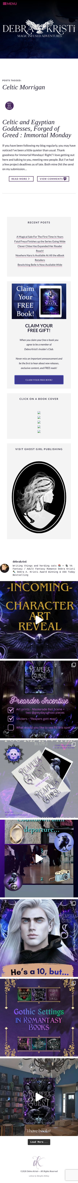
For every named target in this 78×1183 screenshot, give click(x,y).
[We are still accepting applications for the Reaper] (39, 779)
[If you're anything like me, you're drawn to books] (39, 1017)
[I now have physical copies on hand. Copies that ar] (39, 1097)
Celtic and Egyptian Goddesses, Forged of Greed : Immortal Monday (36, 129)
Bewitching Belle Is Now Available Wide (40, 264)
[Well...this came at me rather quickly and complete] (39, 858)
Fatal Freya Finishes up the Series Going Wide (39, 241)
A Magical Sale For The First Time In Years (40, 236)
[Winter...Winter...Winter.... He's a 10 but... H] (39, 938)
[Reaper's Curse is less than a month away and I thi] (39, 699)
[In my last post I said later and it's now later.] (39, 620)
